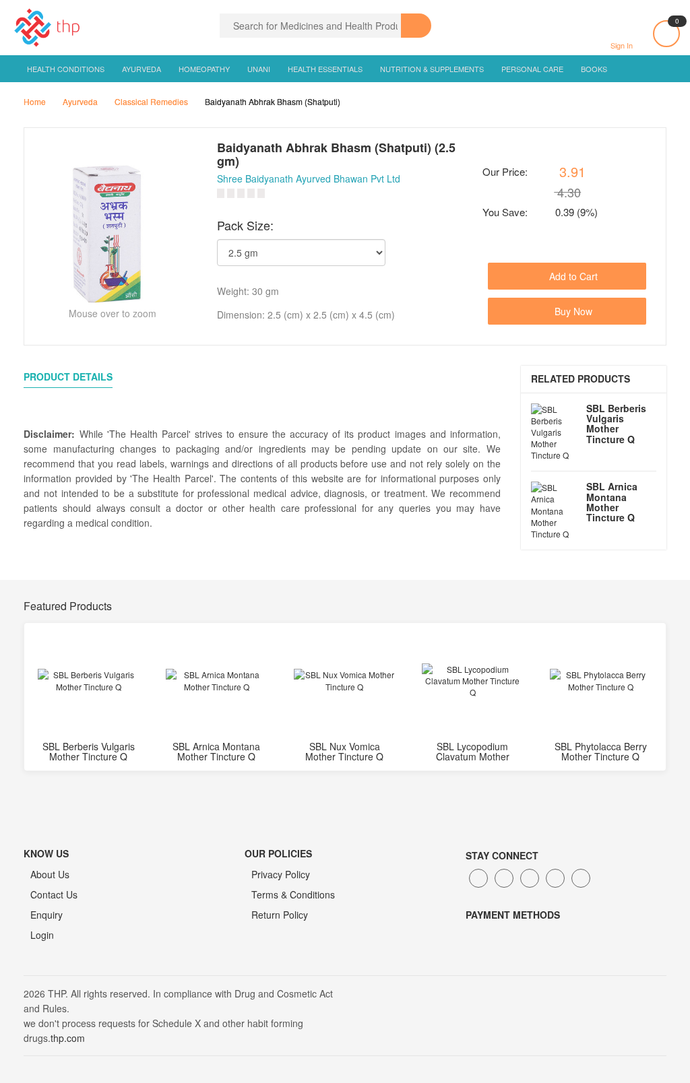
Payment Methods (513, 914)
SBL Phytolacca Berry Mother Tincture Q (601, 751)
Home (35, 101)
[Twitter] (504, 878)
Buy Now (572, 311)
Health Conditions (65, 68)
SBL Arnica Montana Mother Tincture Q (611, 502)
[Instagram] (555, 878)
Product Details (68, 376)
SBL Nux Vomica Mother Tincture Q (344, 751)
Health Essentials (325, 68)
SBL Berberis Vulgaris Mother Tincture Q (616, 423)
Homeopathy (204, 68)
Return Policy (279, 914)
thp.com (68, 1038)
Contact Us (53, 894)
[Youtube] (580, 878)
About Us (49, 874)
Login (42, 935)
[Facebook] (478, 878)
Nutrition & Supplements (432, 68)
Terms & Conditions (293, 894)
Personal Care (532, 68)
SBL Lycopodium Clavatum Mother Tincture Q (472, 757)
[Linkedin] (529, 878)
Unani (258, 68)
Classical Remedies (151, 101)
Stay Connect (502, 855)
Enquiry (46, 914)
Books (594, 68)
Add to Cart (572, 276)
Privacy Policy (280, 874)
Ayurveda (141, 68)
